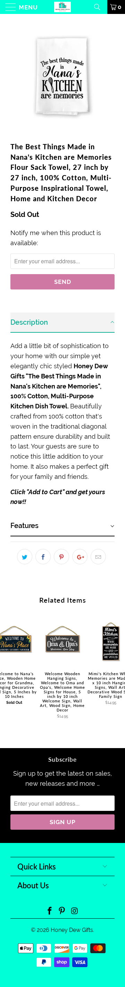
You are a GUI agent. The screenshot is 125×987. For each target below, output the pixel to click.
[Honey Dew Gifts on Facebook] (49, 911)
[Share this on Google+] (80, 556)
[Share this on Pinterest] (61, 556)
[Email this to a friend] (98, 556)
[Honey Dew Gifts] (62, 7)
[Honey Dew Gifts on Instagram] (74, 911)
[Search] (99, 7)
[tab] (62, 322)
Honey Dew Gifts (72, 930)
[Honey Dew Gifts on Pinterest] (62, 911)
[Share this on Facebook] (43, 556)
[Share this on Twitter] (24, 556)
